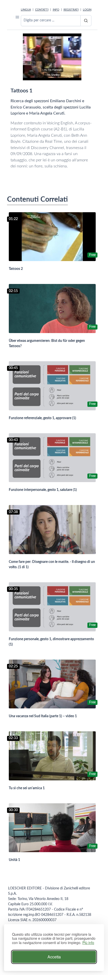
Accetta (54, 957)
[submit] (85, 20)
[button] (17, 17)
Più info (88, 943)
